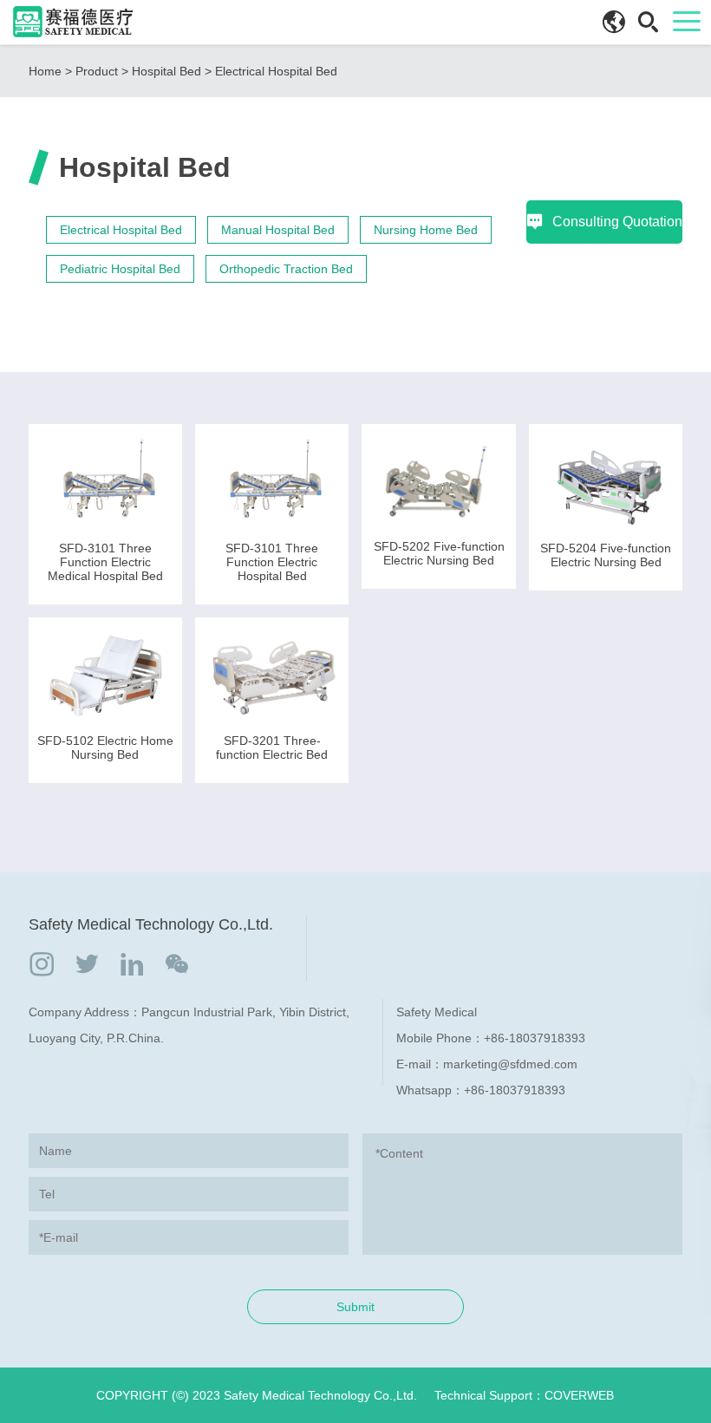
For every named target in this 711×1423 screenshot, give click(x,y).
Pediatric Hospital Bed (120, 269)
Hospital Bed (166, 71)
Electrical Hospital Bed (276, 71)
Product (96, 71)
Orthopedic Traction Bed (286, 269)
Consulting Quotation (617, 221)
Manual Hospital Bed (278, 230)
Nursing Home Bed (426, 230)
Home (45, 71)
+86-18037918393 (534, 1038)
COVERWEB (579, 1395)
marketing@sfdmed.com (510, 1064)
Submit (355, 1307)
